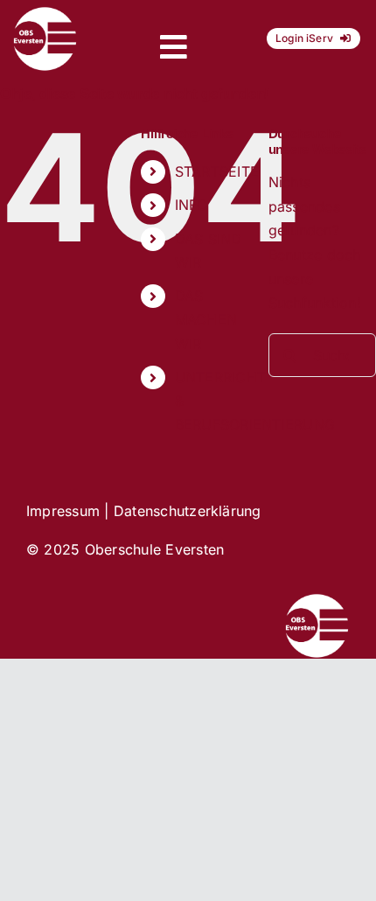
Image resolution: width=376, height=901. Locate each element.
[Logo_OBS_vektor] (45, 13)
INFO (191, 204)
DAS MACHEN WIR (206, 319)
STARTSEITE (217, 171)
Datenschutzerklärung (187, 511)
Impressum (63, 511)
